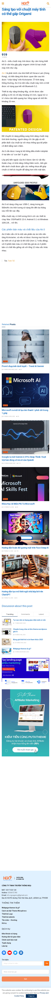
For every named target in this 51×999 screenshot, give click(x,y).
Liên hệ (4, 946)
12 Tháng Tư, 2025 (8, 507)
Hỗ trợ (4, 923)
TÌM (46, 963)
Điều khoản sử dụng (9, 934)
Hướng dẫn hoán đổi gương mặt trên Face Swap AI (25, 547)
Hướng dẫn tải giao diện (11, 937)
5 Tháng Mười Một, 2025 (10, 369)
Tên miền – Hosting (9, 920)
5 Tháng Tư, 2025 (8, 551)
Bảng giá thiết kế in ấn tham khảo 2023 (28, 639)
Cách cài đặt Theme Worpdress (14, 911)
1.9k (17, 551)
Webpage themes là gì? (22, 649)
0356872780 (12, 893)
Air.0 (4, 73)
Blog (5, 361)
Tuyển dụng (6, 943)
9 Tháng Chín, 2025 (9, 416)
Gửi (25, 979)
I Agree (31, 996)
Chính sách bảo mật (9, 940)
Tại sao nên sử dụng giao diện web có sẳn (29, 620)
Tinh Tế (11, 261)
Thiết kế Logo (7, 914)
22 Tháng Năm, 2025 (9, 463)
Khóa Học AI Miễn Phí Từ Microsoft (18, 504)
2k (21, 369)
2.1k (19, 463)
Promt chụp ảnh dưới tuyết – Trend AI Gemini (23, 366)
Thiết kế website (8, 917)
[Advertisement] (25, 293)
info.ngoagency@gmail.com (17, 895)
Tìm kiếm (5, 960)
